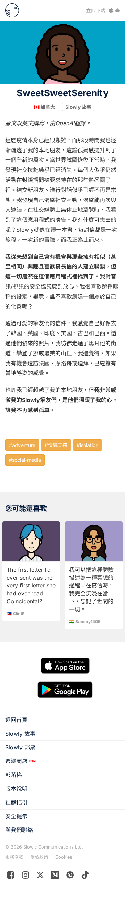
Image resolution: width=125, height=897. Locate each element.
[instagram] (25, 876)
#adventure (22, 445)
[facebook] (10, 876)
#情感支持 (56, 445)
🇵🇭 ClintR (16, 613)
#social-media (25, 460)
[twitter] (40, 876)
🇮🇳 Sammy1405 (84, 621)
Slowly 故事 (78, 106)
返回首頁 (16, 719)
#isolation (87, 445)
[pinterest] (55, 876)
